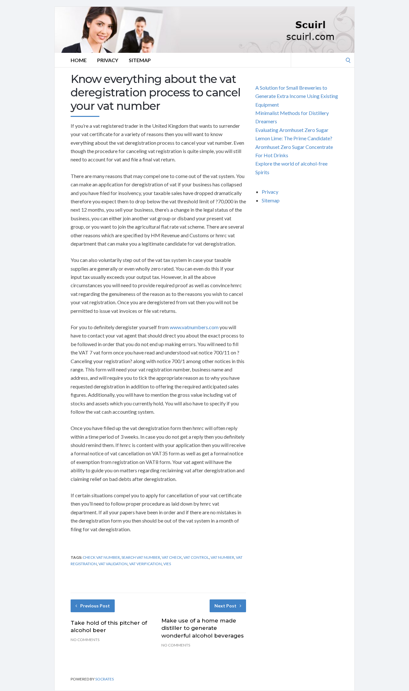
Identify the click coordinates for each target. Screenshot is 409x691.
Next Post (225, 605)
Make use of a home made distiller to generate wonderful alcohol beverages (202, 628)
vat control (196, 557)
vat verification (145, 563)
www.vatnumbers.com (194, 327)
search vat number (140, 557)
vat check (172, 557)
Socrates (104, 679)
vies (167, 563)
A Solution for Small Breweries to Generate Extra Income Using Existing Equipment (296, 96)
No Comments (85, 639)
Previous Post (95, 605)
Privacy (107, 60)
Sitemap (140, 60)
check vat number (101, 557)
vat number (222, 557)
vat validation (112, 563)
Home (79, 60)
